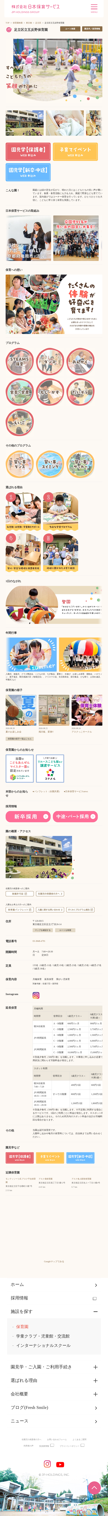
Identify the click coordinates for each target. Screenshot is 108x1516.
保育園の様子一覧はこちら (20, 739)
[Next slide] (97, 304)
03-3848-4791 (39, 941)
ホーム (17, 1284)
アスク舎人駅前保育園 (81, 1179)
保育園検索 (18, 23)
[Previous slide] (11, 304)
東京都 (29, 23)
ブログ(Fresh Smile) (29, 1407)
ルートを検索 (65, 930)
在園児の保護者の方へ (31, 1439)
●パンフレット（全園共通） (47, 791)
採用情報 (19, 1298)
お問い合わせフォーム (57, 1439)
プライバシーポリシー (69, 1446)
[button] (54, 71)
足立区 (38, 23)
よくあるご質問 (79, 1439)
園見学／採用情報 (92, 29)
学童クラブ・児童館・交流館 (43, 1336)
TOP (7, 23)
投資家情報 (44, 1446)
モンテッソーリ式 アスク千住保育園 (21, 1180)
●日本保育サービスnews (76, 791)
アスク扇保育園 (45, 1179)
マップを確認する (43, 930)
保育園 (22, 1326)
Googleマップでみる (54, 1261)
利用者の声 (28, 1446)
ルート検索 (70, 29)
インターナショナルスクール (43, 1345)
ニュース (20, 1421)
